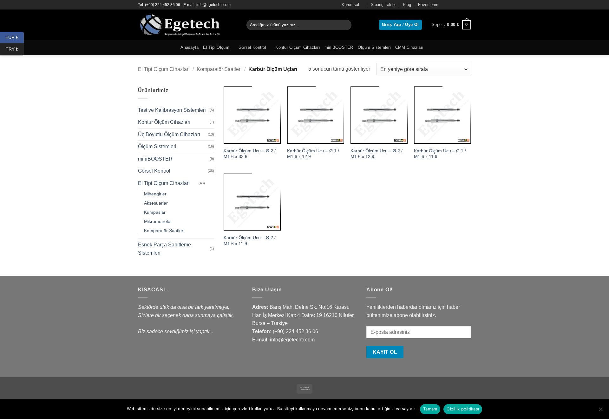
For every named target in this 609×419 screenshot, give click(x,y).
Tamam (430, 408)
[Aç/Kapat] (210, 183)
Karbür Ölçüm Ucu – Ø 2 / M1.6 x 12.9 (376, 153)
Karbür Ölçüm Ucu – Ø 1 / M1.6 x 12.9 (313, 153)
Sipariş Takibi (383, 4)
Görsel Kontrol (252, 47)
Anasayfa (189, 47)
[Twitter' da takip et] (462, 5)
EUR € (14, 37)
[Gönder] (345, 25)
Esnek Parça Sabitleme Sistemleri (164, 249)
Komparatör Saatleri (219, 69)
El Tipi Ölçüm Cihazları (164, 69)
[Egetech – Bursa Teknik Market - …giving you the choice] (187, 25)
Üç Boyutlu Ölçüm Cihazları (169, 134)
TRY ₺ (15, 49)
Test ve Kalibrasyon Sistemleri (172, 110)
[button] (451, 25)
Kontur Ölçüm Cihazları (297, 47)
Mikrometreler (158, 221)
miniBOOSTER (338, 47)
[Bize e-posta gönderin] (468, 5)
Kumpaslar (155, 212)
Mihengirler (155, 193)
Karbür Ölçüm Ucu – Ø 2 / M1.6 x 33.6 (250, 153)
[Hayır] (600, 411)
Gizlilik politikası (463, 408)
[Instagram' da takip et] (456, 5)
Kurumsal (350, 4)
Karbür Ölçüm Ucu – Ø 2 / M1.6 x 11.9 (250, 240)
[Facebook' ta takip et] (450, 5)
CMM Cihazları (409, 47)
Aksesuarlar (156, 203)
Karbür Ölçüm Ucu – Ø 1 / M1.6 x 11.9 (440, 153)
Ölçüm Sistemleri (374, 47)
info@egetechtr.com (292, 339)
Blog (407, 4)
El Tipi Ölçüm (216, 47)
